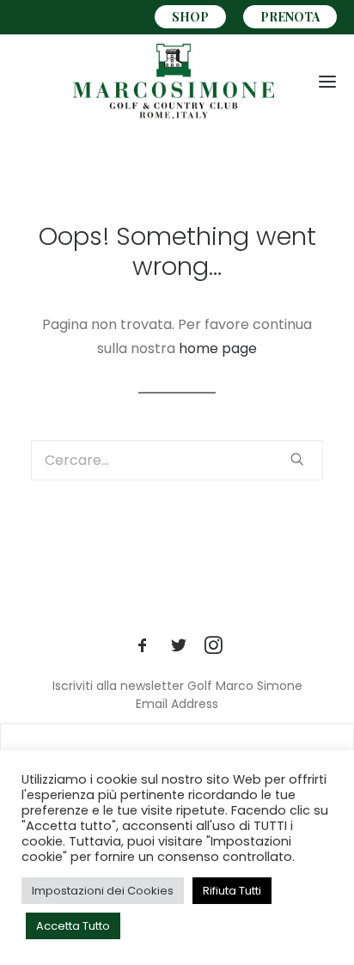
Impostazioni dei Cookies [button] (103, 891)
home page (218, 348)
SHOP (190, 17)
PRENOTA (290, 17)
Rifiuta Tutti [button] (232, 891)
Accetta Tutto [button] (73, 926)
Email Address (177, 703)
